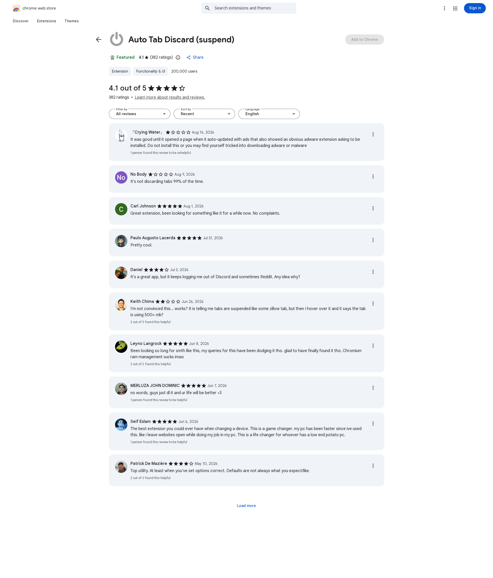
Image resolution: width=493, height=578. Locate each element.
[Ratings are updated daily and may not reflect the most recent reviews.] (178, 57)
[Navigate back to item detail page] (98, 39)
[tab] (21, 21)
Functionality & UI (150, 71)
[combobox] (255, 8)
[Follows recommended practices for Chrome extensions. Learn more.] (112, 57)
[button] (455, 8)
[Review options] (373, 134)
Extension (120, 71)
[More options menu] (444, 8)
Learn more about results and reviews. (170, 97)
